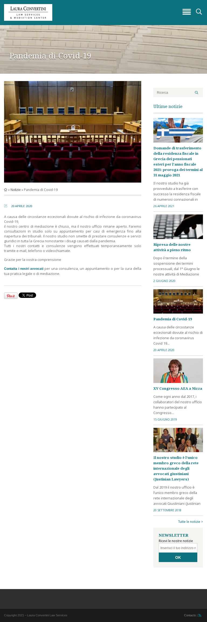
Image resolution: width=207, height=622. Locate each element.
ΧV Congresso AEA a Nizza (177, 388)
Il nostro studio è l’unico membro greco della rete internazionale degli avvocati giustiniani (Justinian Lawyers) (176, 468)
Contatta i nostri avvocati (23, 269)
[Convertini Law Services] (103, 12)
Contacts (190, 615)
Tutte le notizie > (190, 521)
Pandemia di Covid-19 (172, 319)
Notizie (16, 190)
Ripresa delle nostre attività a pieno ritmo (172, 247)
